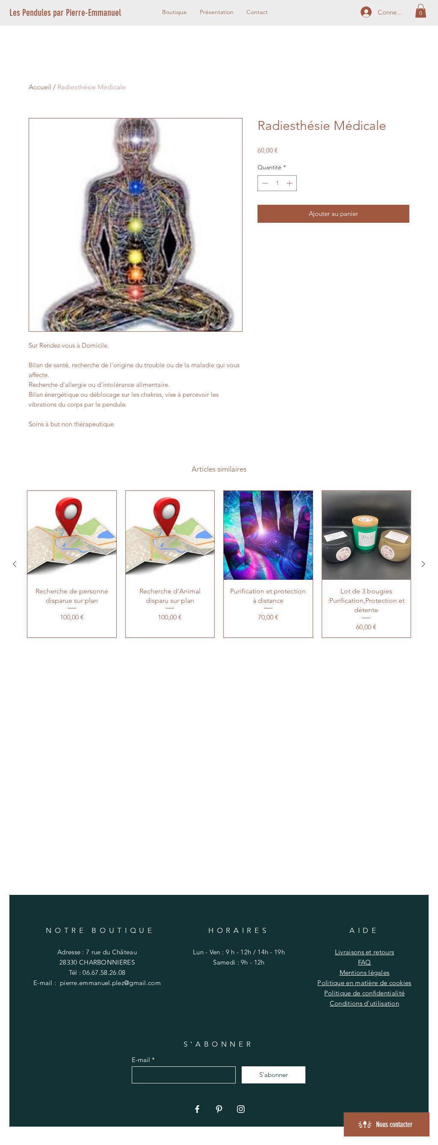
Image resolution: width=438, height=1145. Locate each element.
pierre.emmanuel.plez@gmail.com (110, 983)
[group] (219, 564)
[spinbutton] (277, 183)
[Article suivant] (423, 564)
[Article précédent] (14, 564)
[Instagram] (241, 1109)
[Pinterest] (219, 1109)
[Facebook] (197, 1109)
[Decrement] (264, 183)
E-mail (141, 1059)
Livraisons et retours (364, 952)
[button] (420, 11)
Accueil (40, 87)
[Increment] (290, 183)
